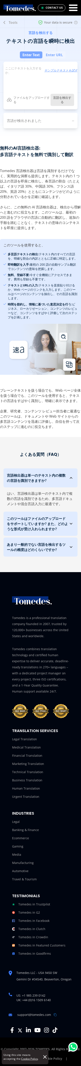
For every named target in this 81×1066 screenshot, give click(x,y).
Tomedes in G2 (29, 912)
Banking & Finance (25, 830)
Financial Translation (27, 755)
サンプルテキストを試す (61, 70)
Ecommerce (20, 838)
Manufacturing (23, 863)
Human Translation (26, 788)
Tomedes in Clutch (31, 929)
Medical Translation (26, 747)
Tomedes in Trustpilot (34, 904)
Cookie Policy (29, 1059)
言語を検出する (62, 100)
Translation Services (35, 730)
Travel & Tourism (24, 879)
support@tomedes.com (34, 1015)
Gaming (17, 846)
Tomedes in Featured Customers (41, 945)
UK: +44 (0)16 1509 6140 (33, 1000)
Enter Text (31, 55)
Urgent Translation (25, 797)
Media (16, 854)
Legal (16, 822)
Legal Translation (24, 739)
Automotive (20, 871)
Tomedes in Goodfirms (34, 953)
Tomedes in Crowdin (33, 937)
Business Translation (27, 780)
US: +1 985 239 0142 (30, 995)
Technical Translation (27, 772)
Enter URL (54, 55)
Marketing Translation (28, 764)
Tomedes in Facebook (33, 921)
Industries (23, 813)
